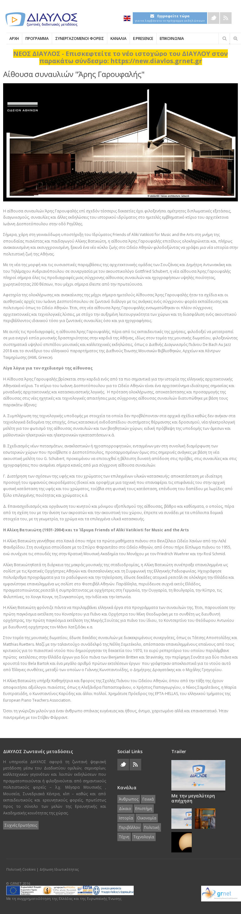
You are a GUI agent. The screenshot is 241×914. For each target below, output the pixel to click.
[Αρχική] (40, 19)
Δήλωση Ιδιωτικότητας (59, 869)
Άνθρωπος (128, 799)
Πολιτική (151, 827)
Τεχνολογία (143, 837)
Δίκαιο (125, 808)
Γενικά (148, 799)
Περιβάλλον (129, 827)
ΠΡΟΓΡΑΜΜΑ (37, 38)
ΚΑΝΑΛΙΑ (118, 38)
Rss (226, 18)
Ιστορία (126, 818)
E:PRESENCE (143, 38)
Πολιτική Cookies (20, 869)
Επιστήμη (143, 808)
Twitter (213, 18)
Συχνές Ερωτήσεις (21, 825)
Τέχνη (124, 837)
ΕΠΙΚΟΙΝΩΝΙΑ (172, 38)
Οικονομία (146, 818)
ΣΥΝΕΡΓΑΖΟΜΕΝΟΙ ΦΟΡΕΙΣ (79, 38)
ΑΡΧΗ (14, 38)
